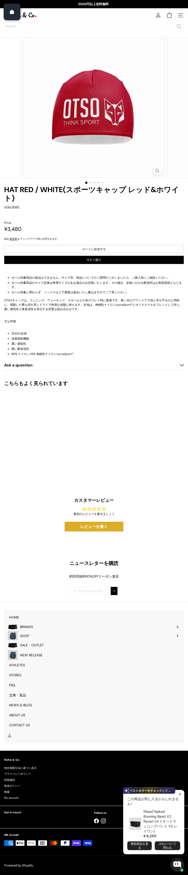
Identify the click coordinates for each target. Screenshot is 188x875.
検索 (7, 792)
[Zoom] (157, 170)
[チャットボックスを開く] (177, 865)
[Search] (179, 26)
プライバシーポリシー (17, 774)
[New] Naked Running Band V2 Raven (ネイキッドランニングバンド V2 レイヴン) (160, 821)
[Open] (12, 12)
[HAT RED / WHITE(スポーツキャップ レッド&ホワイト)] (35, 431)
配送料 (13, 238)
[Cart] (169, 15)
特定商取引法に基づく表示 (20, 768)
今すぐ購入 (94, 260)
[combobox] (94, 26)
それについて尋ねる (167, 845)
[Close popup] (180, 794)
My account (11, 797)
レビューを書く (94, 526)
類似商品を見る (139, 845)
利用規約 (9, 780)
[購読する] (114, 591)
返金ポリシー (12, 785)
